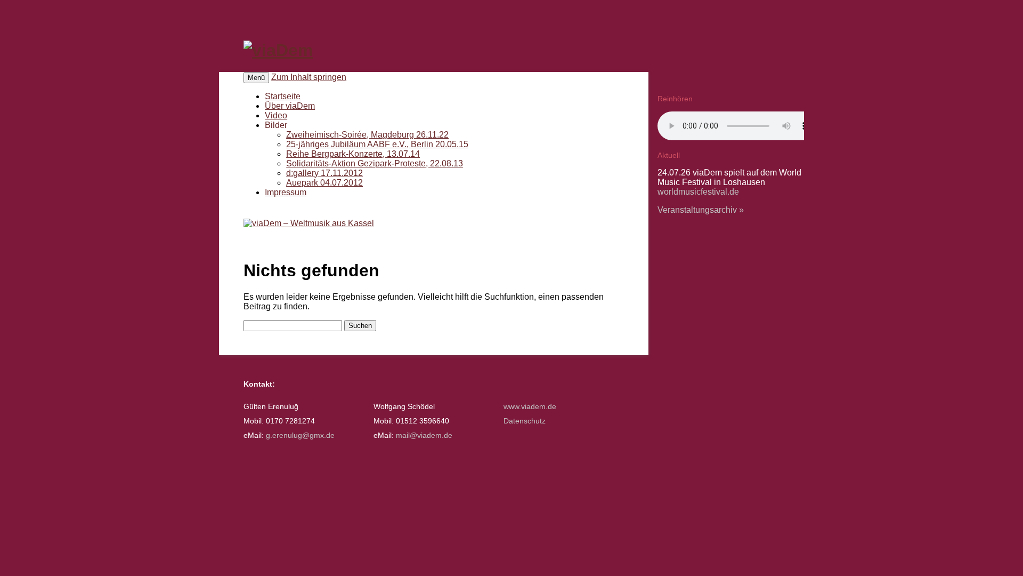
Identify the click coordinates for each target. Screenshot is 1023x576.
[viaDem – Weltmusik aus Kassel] (278, 50)
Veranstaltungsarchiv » (700, 209)
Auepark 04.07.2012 (324, 182)
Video (276, 115)
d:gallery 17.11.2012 (324, 173)
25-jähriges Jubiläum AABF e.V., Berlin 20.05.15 (377, 144)
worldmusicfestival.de (698, 191)
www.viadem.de (530, 407)
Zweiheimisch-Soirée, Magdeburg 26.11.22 (367, 134)
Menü (256, 78)
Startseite (283, 96)
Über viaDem (290, 105)
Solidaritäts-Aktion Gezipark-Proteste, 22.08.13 (374, 163)
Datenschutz (525, 421)
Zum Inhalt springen (308, 77)
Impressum (285, 192)
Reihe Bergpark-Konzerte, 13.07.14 (353, 153)
